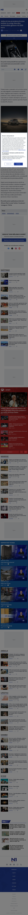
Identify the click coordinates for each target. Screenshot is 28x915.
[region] (14, 150)
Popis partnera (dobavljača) (7, 159)
